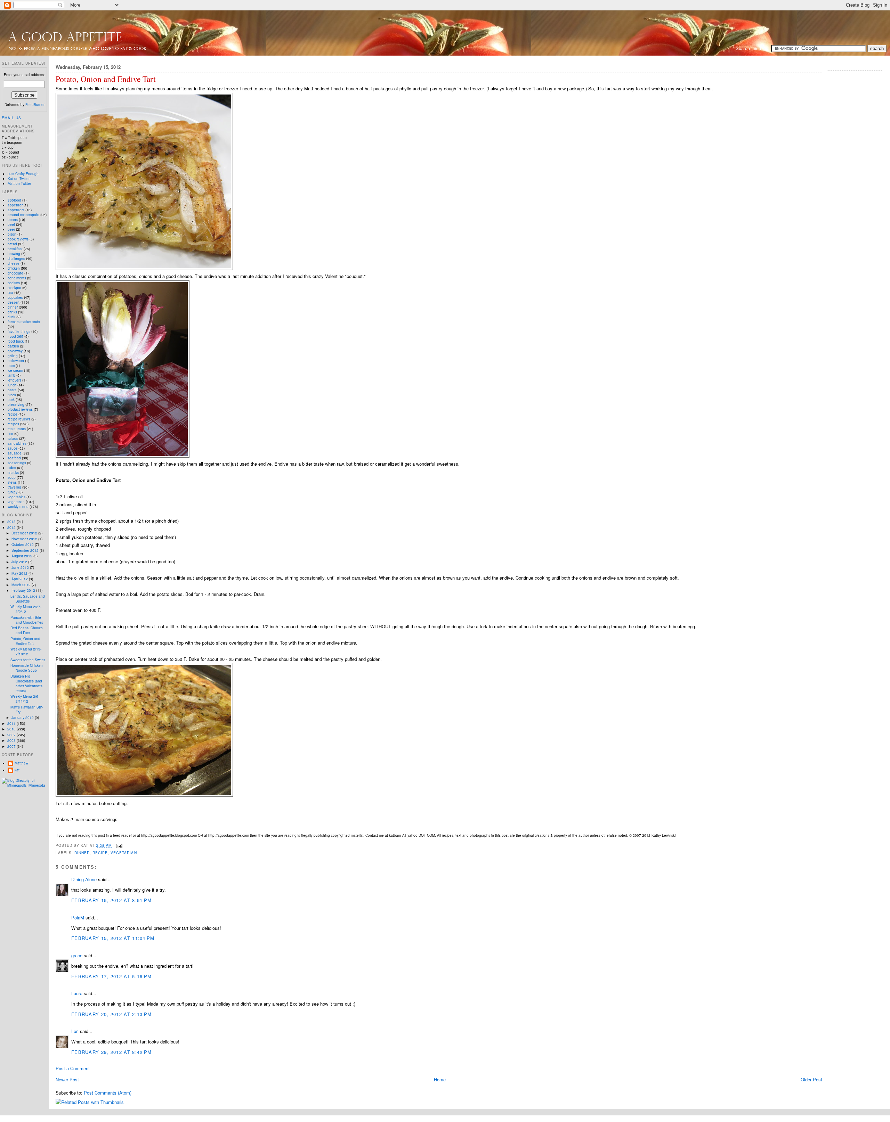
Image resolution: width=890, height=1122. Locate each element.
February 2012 (23, 590)
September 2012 (25, 550)
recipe (100, 852)
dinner (82, 852)
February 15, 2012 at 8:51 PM (111, 900)
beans (13, 219)
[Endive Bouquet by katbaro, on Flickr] (122, 455)
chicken (14, 268)
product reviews (20, 409)
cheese (13, 263)
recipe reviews (19, 419)
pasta (12, 389)
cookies (14, 282)
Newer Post (67, 1079)
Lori (75, 1031)
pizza (12, 394)
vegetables (16, 496)
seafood (14, 458)
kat (17, 770)
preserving (16, 404)
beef (11, 224)
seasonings (17, 462)
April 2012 (20, 578)
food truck (16, 341)
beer (11, 229)
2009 (12, 734)
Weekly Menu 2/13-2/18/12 (25, 651)
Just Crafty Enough (23, 173)
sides (12, 467)
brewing (14, 253)
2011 (12, 723)
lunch (12, 385)
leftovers (14, 380)
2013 (12, 521)
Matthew (21, 763)
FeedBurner (34, 104)
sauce (12, 448)
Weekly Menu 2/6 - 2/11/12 (25, 699)
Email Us (11, 117)
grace (76, 955)
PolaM (77, 917)
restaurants (17, 428)
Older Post (811, 1079)
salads (13, 438)
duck (11, 316)
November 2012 (24, 539)
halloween (16, 360)
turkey (12, 492)
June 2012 (20, 567)
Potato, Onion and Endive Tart (106, 79)
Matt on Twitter (19, 183)
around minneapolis (23, 214)
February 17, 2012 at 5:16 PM (111, 976)
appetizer (15, 205)
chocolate (15, 273)
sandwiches (17, 443)
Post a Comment (73, 1068)
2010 (12, 729)
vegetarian (124, 852)
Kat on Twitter (19, 178)
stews (12, 482)
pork (11, 399)
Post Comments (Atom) (107, 1092)
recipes (13, 423)
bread (12, 243)
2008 (12, 740)
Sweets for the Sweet (27, 659)
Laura (76, 993)
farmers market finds (24, 321)
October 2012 (23, 544)
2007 (12, 746)
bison (12, 234)
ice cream (15, 370)
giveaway (15, 351)
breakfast (15, 248)
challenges (16, 258)
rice (10, 433)
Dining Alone (84, 879)
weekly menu (18, 506)
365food (14, 200)
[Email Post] (118, 845)
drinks (12, 312)
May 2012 (20, 573)
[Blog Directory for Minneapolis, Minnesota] (24, 785)
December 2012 (24, 533)
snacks (13, 472)
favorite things (19, 331)
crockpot (14, 287)
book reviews (18, 239)
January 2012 (23, 717)
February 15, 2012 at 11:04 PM (113, 938)
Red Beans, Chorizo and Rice (26, 630)
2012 (12, 527)
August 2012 (22, 556)
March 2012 (21, 584)
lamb (11, 375)
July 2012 (19, 561)
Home (440, 1079)
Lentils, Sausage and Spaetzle (27, 599)
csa (10, 292)
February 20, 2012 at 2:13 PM (111, 1014)
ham (11, 365)
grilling (13, 355)
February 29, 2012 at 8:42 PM (111, 1052)
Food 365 (15, 336)
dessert (13, 302)
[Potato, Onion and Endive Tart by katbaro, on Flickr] (144, 268)
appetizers (16, 209)
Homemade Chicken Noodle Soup (26, 668)
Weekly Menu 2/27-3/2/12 (25, 609)
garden (13, 346)
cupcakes (15, 297)
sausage (15, 453)
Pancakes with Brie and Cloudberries (26, 620)
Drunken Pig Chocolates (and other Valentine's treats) (26, 683)
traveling (14, 487)
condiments (17, 278)
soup (12, 477)
